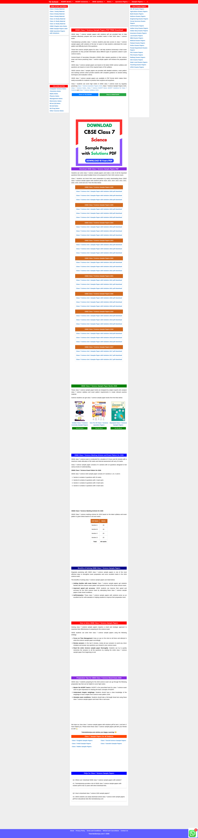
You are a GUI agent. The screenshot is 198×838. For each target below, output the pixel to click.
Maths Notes (54, 93)
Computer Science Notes (58, 89)
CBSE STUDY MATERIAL (59, 6)
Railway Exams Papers (137, 57)
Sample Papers (137, 2)
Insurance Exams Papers (138, 33)
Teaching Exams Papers (138, 65)
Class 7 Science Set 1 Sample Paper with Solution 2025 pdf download (99, 209)
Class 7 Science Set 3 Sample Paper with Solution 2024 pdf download (99, 235)
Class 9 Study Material (57, 16)
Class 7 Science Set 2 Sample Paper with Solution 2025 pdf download (99, 213)
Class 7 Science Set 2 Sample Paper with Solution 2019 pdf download (99, 320)
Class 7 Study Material (57, 11)
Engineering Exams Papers (139, 19)
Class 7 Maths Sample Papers (81, 746)
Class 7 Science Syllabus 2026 (88, 90)
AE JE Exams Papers (137, 9)
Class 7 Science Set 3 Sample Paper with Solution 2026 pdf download (99, 199)
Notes (109, 2)
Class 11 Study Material (57, 21)
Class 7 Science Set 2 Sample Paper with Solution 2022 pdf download (99, 266)
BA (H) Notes (54, 106)
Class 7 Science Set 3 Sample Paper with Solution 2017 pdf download (99, 359)
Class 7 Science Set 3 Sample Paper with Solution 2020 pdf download (99, 306)
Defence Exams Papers (137, 16)
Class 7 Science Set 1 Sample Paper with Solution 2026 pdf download (99, 191)
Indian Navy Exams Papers (139, 30)
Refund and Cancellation (111, 830)
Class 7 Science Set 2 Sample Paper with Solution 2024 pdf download (99, 231)
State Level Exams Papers (138, 62)
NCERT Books (66, 2)
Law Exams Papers (136, 35)
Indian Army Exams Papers (139, 28)
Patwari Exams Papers (137, 43)
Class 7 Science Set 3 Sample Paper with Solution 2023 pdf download (99, 253)
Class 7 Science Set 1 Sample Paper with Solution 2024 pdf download (99, 227)
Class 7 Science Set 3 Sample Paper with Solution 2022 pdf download (99, 270)
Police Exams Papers (137, 45)
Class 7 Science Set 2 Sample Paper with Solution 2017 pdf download (99, 355)
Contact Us (124, 830)
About (72, 830)
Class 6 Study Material (57, 9)
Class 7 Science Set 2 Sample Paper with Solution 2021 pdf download (99, 284)
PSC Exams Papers (136, 52)
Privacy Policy (80, 830)
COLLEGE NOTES (59, 86)
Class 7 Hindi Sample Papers (81, 743)
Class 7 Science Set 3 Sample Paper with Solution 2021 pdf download (99, 288)
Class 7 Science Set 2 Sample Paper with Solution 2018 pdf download (99, 337)
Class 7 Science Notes (78, 88)
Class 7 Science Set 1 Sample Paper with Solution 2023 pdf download (99, 244)
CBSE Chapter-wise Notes (58, 26)
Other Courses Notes (57, 111)
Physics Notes (54, 96)
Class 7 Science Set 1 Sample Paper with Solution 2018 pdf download (99, 333)
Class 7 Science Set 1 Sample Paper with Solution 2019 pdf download (99, 315)
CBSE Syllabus (97, 2)
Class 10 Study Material (57, 19)
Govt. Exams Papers (139, 6)
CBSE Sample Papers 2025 (58, 28)
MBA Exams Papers (136, 38)
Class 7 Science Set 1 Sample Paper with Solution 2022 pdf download (99, 262)
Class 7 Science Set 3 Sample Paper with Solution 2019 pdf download (99, 324)
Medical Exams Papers (137, 40)
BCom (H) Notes (55, 103)
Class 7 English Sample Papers (82, 740)
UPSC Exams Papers (137, 67)
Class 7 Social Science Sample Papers (113, 740)
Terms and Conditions (94, 830)
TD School (53, 2)
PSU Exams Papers (136, 55)
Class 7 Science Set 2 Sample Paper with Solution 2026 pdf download (99, 195)
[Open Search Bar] (147, 2)
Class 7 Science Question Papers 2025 (90, 86)
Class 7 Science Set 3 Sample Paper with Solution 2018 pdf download (99, 341)
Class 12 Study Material (57, 24)
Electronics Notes (55, 101)
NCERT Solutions (81, 2)
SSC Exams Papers (136, 60)
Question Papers (121, 2)
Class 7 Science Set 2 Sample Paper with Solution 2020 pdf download (99, 302)
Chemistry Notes (55, 91)
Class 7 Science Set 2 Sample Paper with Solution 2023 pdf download (99, 249)
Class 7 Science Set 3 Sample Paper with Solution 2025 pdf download (99, 217)
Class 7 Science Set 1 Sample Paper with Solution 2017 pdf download (99, 351)
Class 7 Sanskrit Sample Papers (111, 743)
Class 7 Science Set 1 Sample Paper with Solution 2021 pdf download (99, 280)
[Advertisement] (99, 15)
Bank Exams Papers (136, 14)
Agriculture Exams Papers (138, 11)
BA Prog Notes (54, 108)
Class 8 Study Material (57, 14)
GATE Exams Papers (137, 26)
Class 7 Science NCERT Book (97, 88)
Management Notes (56, 98)
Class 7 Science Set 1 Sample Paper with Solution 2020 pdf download (99, 298)
